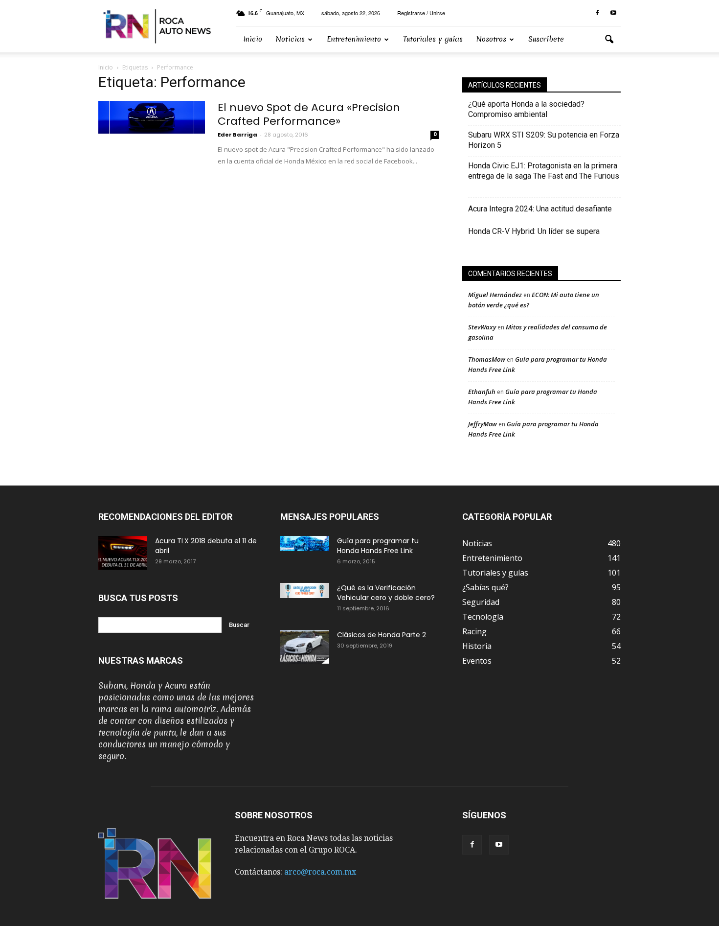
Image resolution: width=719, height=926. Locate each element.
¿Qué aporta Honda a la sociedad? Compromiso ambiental (526, 109)
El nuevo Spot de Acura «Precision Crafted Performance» (309, 114)
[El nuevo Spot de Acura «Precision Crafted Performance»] (151, 117)
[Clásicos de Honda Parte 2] (304, 647)
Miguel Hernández (495, 294)
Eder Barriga (237, 135)
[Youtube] (613, 13)
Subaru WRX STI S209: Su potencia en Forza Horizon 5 (543, 140)
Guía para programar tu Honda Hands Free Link (378, 546)
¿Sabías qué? (485, 587)
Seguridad (480, 602)
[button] (609, 39)
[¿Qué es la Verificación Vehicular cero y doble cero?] (304, 590)
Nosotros (491, 39)
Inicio (252, 39)
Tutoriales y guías (433, 39)
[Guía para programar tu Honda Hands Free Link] (304, 543)
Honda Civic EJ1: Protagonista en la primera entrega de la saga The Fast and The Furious (543, 176)
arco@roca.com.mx (320, 872)
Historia (477, 646)
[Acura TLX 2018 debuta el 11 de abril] (122, 553)
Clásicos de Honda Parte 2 (381, 635)
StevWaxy (482, 327)
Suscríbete (546, 39)
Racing (474, 631)
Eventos (477, 660)
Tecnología (482, 616)
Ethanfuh (481, 391)
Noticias (290, 39)
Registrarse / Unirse (421, 13)
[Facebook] (597, 13)
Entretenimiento (354, 39)
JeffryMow (482, 423)
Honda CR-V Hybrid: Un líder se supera (534, 231)
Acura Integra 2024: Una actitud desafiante (540, 208)
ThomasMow (486, 359)
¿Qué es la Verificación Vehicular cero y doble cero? (386, 592)
